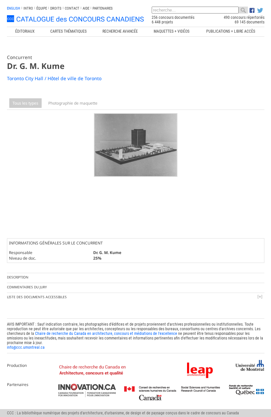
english (13, 8)
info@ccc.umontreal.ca (26, 347)
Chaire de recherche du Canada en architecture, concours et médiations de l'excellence (106, 333)
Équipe (41, 8)
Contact (72, 8)
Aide (86, 8)
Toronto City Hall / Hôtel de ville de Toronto (54, 78)
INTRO (28, 8)
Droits (55, 8)
